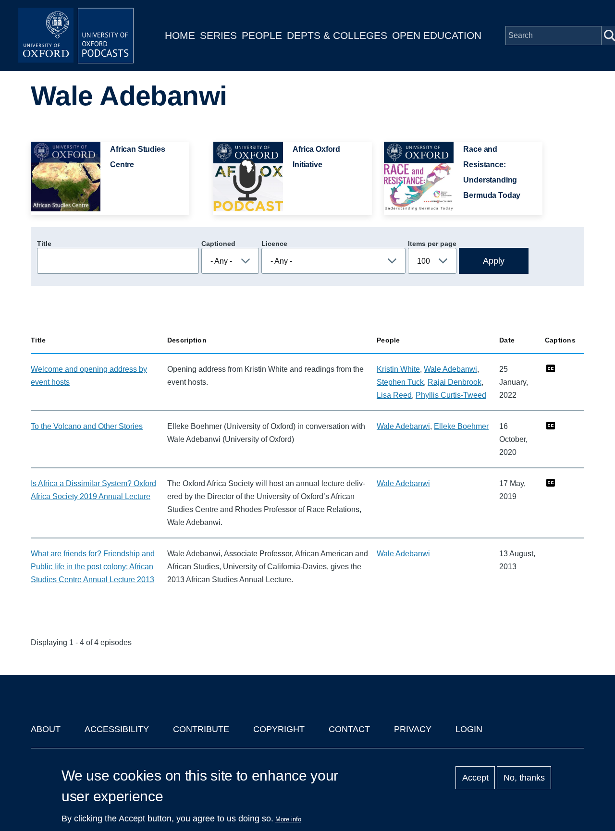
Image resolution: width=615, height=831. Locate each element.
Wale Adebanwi (450, 369)
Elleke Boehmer (461, 426)
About (46, 729)
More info (288, 819)
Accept (475, 777)
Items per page (432, 243)
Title (44, 243)
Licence (274, 243)
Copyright (279, 729)
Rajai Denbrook (454, 382)
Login (468, 729)
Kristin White (398, 369)
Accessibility (117, 729)
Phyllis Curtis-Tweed (451, 395)
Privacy (412, 729)
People (262, 35)
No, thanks (524, 777)
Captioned (218, 243)
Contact (349, 729)
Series (218, 35)
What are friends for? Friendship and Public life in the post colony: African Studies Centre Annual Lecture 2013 (93, 567)
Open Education (436, 35)
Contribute (201, 729)
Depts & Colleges (337, 35)
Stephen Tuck (400, 382)
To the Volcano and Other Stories (87, 426)
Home (180, 35)
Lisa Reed (394, 395)
